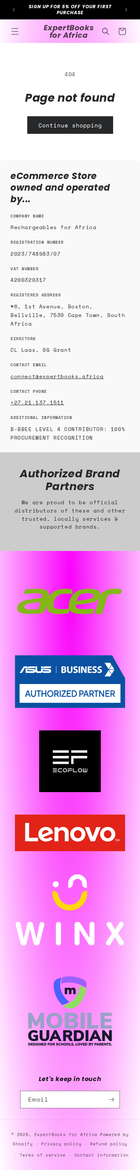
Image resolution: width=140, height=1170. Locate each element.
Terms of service (43, 1155)
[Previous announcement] (14, 9)
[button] (15, 31)
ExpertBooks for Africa (65, 1134)
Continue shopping (70, 125)
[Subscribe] (111, 1099)
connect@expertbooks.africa (57, 376)
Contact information (101, 1155)
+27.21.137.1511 (37, 402)
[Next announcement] (126, 9)
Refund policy (108, 1144)
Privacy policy (61, 1144)
